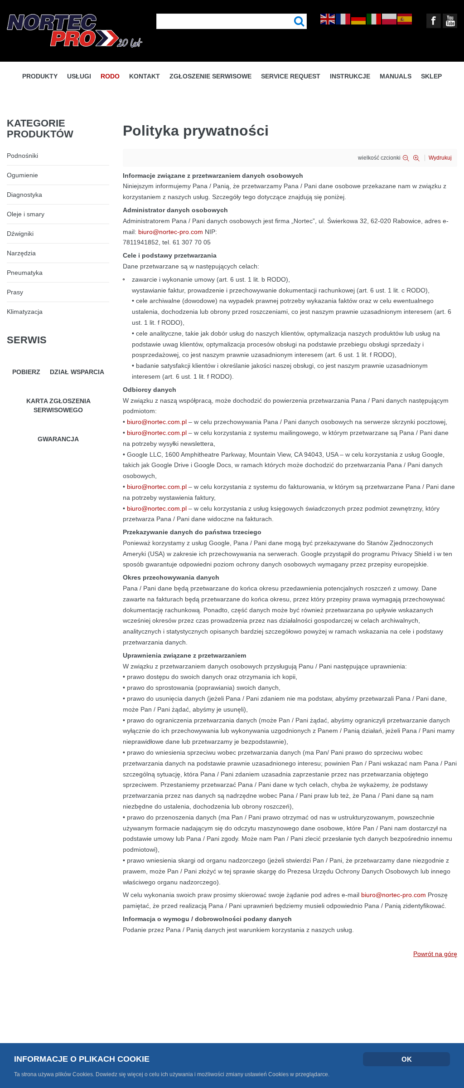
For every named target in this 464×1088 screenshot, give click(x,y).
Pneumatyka (25, 272)
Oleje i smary (25, 214)
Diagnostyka (24, 194)
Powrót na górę (435, 953)
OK (406, 1059)
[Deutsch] (359, 18)
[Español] (405, 18)
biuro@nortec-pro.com (170, 231)
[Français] (343, 18)
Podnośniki (22, 155)
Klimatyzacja (25, 311)
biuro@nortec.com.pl (157, 421)
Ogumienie (22, 175)
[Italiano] (374, 18)
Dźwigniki (20, 233)
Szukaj (299, 21)
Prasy (15, 292)
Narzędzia (21, 253)
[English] (328, 18)
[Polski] (389, 18)
